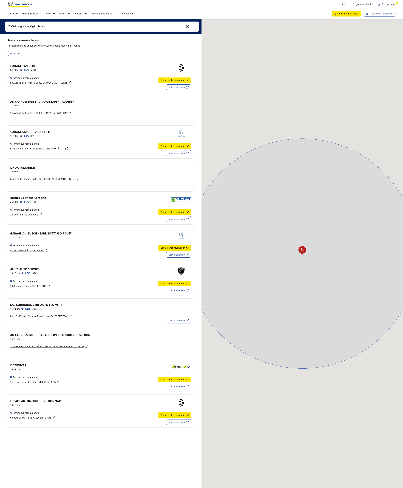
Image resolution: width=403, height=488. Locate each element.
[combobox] (102, 27)
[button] (187, 26)
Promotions (127, 13)
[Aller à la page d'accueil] (20, 4)
